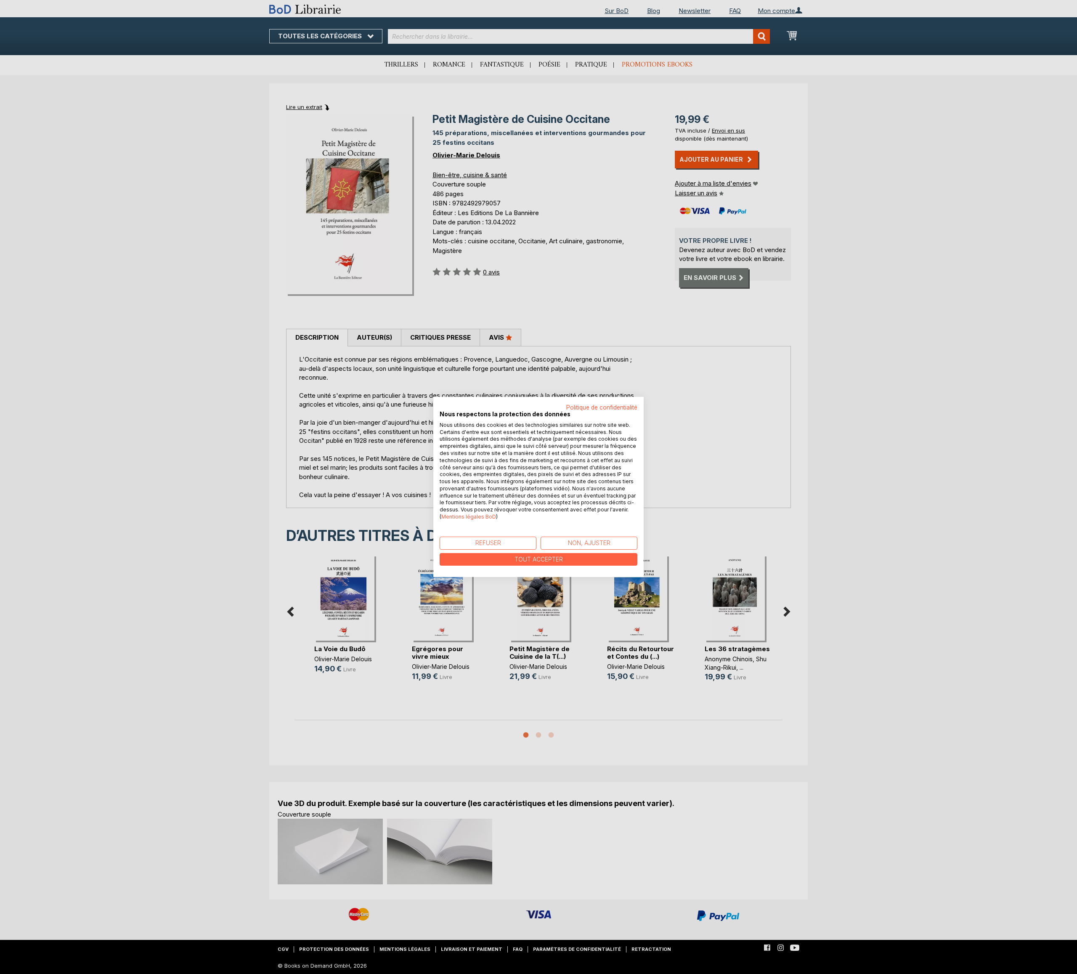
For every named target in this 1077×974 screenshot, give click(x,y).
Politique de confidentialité (601, 407)
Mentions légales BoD (468, 517)
